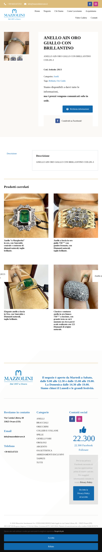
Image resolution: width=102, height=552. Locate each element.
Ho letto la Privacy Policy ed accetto (83, 493)
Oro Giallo (61, 81)
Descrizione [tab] (12, 153)
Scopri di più (59, 531)
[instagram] (96, 4)
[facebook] (90, 4)
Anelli (56, 76)
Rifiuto (51, 546)
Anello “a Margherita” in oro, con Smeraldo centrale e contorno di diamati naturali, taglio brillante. (14, 245)
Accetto (51, 538)
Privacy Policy (86, 482)
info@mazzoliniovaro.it (14, 436)
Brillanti (52, 81)
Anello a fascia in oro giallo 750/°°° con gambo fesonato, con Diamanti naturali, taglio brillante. (63, 245)
